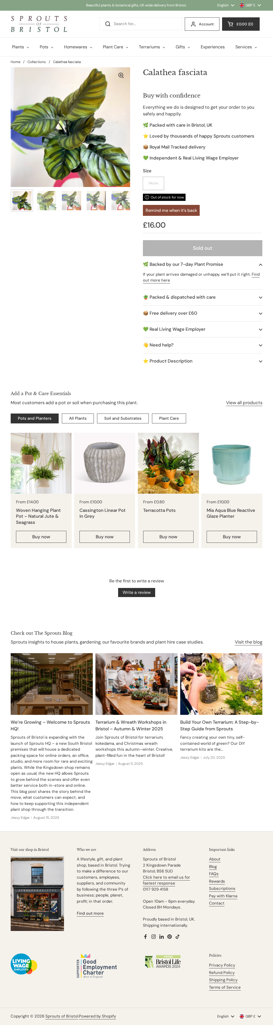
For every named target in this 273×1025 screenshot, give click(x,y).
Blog (213, 866)
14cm (153, 183)
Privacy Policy (222, 965)
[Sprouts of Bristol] (39, 24)
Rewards (217, 881)
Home (15, 62)
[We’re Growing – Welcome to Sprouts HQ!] (52, 684)
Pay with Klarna (223, 896)
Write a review (137, 592)
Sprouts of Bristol (61, 1016)
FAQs (214, 873)
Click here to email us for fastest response (166, 880)
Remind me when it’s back (171, 210)
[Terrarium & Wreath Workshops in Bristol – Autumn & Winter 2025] (136, 684)
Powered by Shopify (97, 1016)
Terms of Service (225, 987)
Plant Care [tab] (169, 418)
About (214, 859)
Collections (36, 62)
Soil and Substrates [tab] (123, 418)
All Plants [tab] (78, 418)
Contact (216, 903)
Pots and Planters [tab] (34, 418)
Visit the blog (248, 642)
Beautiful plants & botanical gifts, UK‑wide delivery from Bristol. (136, 5)
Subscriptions (222, 888)
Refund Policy (222, 972)
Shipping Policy (223, 980)
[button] (202, 264)
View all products (244, 403)
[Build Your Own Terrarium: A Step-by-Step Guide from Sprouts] (221, 684)
